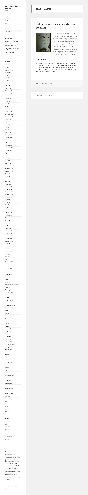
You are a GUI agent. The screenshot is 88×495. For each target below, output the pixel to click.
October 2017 (8, 137)
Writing (7, 23)
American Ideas (9, 277)
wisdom (7, 404)
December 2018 (9, 114)
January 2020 (8, 93)
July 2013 (7, 223)
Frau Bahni (18, 457)
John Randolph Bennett (11, 7)
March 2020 (8, 88)
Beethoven (7, 282)
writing (7, 406)
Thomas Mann (8, 391)
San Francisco (8, 383)
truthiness (7, 396)
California (7, 287)
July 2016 (7, 155)
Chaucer (7, 297)
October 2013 (8, 215)
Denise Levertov (9, 308)
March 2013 (8, 228)
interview (7, 334)
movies (7, 354)
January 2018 (8, 135)
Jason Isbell (8, 339)
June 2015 (7, 179)
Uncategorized (8, 398)
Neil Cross (16, 468)
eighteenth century (8, 457)
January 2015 (8, 189)
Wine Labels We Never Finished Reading (56, 26)
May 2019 (7, 104)
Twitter (19, 477)
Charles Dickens (9, 292)
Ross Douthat (7, 474)
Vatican (6, 479)
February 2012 (8, 249)
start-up (18, 476)
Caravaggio (8, 290)
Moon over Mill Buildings (11, 45)
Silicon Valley (15, 474)
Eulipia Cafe (14, 457)
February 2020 (8, 91)
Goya (6, 321)
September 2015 (9, 171)
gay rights (7, 459)
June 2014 (7, 205)
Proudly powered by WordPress (44, 95)
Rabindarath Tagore (10, 375)
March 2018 (8, 132)
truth (14, 477)
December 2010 (9, 262)
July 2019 (7, 101)
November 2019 (9, 96)
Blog (6, 424)
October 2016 (8, 150)
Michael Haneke (9, 352)
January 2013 (8, 233)
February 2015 (8, 186)
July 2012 (7, 243)
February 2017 (8, 145)
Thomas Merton (9, 393)
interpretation (17, 461)
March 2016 (8, 163)
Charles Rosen (8, 295)
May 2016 (7, 161)
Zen (6, 411)
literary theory (8, 347)
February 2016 (8, 166)
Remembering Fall (9, 55)
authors (7, 279)
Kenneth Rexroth (9, 344)
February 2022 (8, 65)
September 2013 (9, 218)
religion (7, 378)
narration (6, 468)
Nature (12, 468)
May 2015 (7, 181)
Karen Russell (8, 341)
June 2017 (7, 142)
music (6, 357)
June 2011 (7, 254)
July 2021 (7, 75)
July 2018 (7, 124)
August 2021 (8, 72)
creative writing (9, 300)
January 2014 (8, 212)
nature (7, 360)
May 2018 (7, 129)
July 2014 (7, 202)
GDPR (10, 459)
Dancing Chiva (12, 454)
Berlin (6, 454)
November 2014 (9, 194)
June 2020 (7, 85)
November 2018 (9, 116)
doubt (6, 310)
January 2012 (8, 251)
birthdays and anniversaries (12, 284)
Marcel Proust (8, 349)
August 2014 (8, 199)
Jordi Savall (13, 463)
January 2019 (8, 111)
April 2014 (7, 207)
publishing (7, 373)
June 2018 (7, 127)
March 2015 (8, 184)
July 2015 (7, 176)
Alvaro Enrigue (9, 274)
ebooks (7, 313)
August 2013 (8, 220)
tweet (17, 477)
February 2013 (8, 230)
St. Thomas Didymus (13, 476)
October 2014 (8, 197)
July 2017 (7, 140)
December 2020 (9, 80)
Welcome (7, 18)
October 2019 (8, 98)
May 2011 (7, 256)
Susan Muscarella (10, 477)
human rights (8, 328)
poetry (6, 365)
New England (8, 362)
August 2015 (8, 173)
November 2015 (9, 168)
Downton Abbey (13, 456)
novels (11, 471)
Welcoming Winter (9, 52)
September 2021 (9, 70)
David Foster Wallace (10, 305)
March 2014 (8, 210)
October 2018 (8, 119)
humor (7, 331)
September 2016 (9, 153)
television (7, 385)
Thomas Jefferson (9, 388)
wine (6, 401)
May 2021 (7, 78)
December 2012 (9, 236)
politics (7, 367)
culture (8, 454)
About (6, 20)
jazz (9, 463)
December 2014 (9, 192)
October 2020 (8, 83)
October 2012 (8, 238)
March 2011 (8, 259)
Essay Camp (8, 316)
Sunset (6, 477)
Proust (6, 370)
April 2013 (7, 225)
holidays (7, 326)
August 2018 (8, 122)
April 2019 (7, 106)
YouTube (7, 409)
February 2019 (8, 109)
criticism (7, 303)
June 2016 (7, 158)
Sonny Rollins (7, 476)
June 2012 (7, 246)
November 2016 (9, 148)
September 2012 (9, 241)
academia (7, 271)
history (7, 323)
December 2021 (9, 67)
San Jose (11, 474)
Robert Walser (8, 380)
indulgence (13, 461)
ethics (6, 318)
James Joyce (8, 336)
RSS (6, 489)
